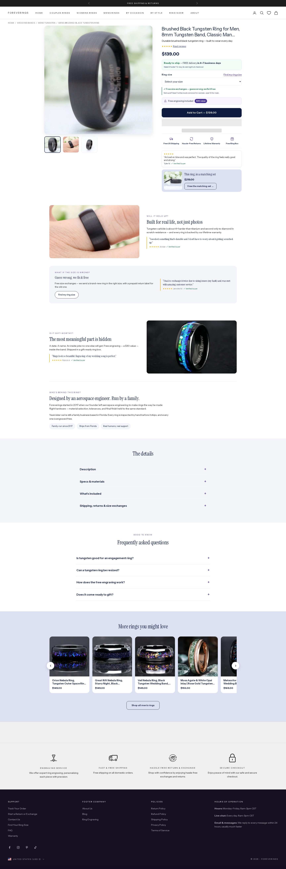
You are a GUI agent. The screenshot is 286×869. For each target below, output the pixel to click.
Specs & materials (92, 481)
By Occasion (135, 13)
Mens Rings (111, 13)
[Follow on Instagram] (18, 847)
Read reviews (179, 46)
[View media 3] (89, 144)
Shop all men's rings (143, 705)
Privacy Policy (158, 824)
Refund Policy (158, 813)
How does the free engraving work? (100, 582)
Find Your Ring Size (18, 824)
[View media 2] (71, 144)
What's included (90, 493)
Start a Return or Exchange (22, 813)
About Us (87, 808)
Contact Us (14, 819)
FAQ (10, 830)
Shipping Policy (159, 819)
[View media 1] (52, 144)
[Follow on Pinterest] (26, 847)
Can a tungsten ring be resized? (97, 570)
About (195, 13)
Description (88, 469)
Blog (84, 813)
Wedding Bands (26, 23)
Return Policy (158, 808)
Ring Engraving (90, 819)
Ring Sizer (176, 13)
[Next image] (146, 79)
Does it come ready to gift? (94, 594)
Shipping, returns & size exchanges (103, 505)
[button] (202, 122)
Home (39, 13)
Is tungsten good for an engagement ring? (105, 558)
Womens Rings (87, 13)
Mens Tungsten (46, 23)
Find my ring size (233, 74)
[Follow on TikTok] (35, 847)
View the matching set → (200, 186)
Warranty (13, 835)
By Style (157, 13)
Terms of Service (160, 830)
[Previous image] (49, 79)
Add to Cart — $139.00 (202, 112)
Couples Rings (60, 13)
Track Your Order (17, 808)
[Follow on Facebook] (9, 847)
